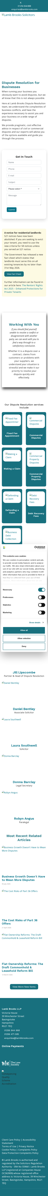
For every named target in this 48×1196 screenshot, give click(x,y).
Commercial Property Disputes (36, 476)
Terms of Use (9, 1146)
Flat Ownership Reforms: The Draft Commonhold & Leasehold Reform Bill (22, 967)
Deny (24, 646)
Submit (11, 209)
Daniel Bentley (24, 709)
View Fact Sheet (14, 274)
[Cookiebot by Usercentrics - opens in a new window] (34, 547)
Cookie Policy (9, 1149)
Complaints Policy (27, 1149)
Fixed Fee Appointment (12, 434)
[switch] (41, 597)
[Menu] (44, 15)
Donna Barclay (24, 782)
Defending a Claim (12, 511)
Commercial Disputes (36, 436)
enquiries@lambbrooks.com (24, 9)
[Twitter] (21, 2)
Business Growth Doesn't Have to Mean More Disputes (23, 878)
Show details (34, 622)
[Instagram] (29, 2)
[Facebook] (16, 2)
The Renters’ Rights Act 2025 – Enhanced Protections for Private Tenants (23, 288)
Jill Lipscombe (24, 672)
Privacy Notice (26, 1146)
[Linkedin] (25, 2)
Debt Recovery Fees (36, 514)
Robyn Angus (24, 818)
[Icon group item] (7, 1094)
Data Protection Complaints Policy (20, 1152)
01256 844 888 (24, 6)
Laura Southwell (24, 745)
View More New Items (24, 986)
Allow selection (24, 638)
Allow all (24, 630)
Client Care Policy (11, 1139)
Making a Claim (12, 468)
